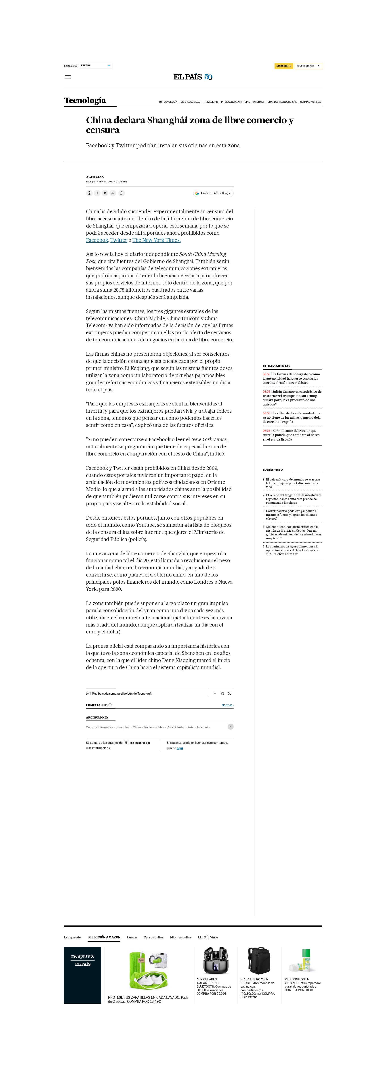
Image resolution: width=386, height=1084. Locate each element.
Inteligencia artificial (235, 101)
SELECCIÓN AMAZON (104, 937)
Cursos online (154, 937)
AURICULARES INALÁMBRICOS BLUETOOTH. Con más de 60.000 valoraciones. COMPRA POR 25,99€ (214, 986)
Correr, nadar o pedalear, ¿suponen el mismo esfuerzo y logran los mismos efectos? (291, 514)
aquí (180, 748)
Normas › (228, 705)
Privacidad (211, 101)
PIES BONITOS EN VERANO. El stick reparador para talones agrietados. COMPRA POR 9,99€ (303, 985)
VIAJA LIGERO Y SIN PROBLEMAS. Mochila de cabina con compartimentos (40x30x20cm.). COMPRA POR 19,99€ (258, 988)
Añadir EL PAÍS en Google (216, 193)
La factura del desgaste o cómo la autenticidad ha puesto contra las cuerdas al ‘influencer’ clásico (291, 378)
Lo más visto (273, 469)
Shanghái (123, 727)
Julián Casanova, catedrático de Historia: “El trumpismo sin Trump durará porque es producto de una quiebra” (292, 398)
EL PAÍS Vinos (208, 937)
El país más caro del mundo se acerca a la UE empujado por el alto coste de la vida (293, 483)
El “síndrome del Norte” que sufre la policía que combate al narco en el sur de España (291, 435)
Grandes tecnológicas (282, 101)
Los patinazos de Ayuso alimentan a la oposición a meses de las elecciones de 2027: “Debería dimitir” (292, 550)
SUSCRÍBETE (284, 65)
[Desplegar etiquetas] (231, 727)
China (137, 727)
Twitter (118, 240)
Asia (190, 727)
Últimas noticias (310, 101)
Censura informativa (99, 727)
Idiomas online (180, 937)
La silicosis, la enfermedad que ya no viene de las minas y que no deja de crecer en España (292, 417)
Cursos (132, 937)
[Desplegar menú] (67, 77)
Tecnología (85, 100)
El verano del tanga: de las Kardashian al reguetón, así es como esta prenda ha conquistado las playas (293, 498)
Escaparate (72, 937)
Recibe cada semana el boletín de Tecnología (122, 693)
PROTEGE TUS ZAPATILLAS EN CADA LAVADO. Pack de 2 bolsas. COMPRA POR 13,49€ (148, 1000)
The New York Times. (156, 240)
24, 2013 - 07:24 (113, 181)
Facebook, (97, 240)
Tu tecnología (168, 101)
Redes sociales (154, 727)
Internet (258, 101)
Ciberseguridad (190, 101)
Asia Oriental (175, 727)
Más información (97, 748)
